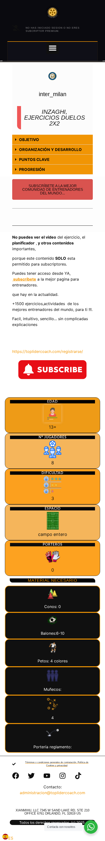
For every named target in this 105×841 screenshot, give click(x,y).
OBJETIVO (29, 139)
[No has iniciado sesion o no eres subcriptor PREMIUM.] (16, 28)
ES (10, 838)
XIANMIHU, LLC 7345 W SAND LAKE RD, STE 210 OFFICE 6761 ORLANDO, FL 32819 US (52, 811)
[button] (52, 48)
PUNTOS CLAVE (34, 159)
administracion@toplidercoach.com (52, 792)
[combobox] (8, 837)
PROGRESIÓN (32, 169)
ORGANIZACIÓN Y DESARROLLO (50, 149)
